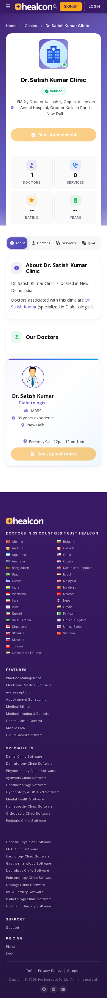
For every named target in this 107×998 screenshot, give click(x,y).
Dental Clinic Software (24, 756)
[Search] (55, 6)
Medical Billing (18, 706)
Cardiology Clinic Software (28, 856)
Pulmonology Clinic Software (30, 878)
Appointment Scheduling (26, 699)
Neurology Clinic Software (27, 870)
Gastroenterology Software (28, 863)
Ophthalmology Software (26, 785)
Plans (10, 947)
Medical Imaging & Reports (27, 714)
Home (11, 25)
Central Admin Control (24, 721)
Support (12, 928)
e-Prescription (18, 692)
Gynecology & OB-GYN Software (33, 792)
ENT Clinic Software (22, 849)
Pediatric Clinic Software (26, 821)
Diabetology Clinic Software (29, 899)
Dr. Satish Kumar (33, 396)
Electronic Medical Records (28, 685)
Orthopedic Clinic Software (28, 813)
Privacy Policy (50, 971)
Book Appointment (57, 134)
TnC (29, 971)
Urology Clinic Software (25, 885)
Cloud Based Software (24, 735)
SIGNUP (71, 6)
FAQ (9, 954)
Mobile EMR (15, 728)
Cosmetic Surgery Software (28, 906)
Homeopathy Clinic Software (29, 806)
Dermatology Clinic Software (29, 763)
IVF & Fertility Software (24, 892)
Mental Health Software (25, 799)
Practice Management (23, 678)
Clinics (31, 25)
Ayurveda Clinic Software (26, 778)
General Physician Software (28, 842)
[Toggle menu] (8, 6)
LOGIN (94, 6)
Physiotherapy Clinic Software (30, 771)
